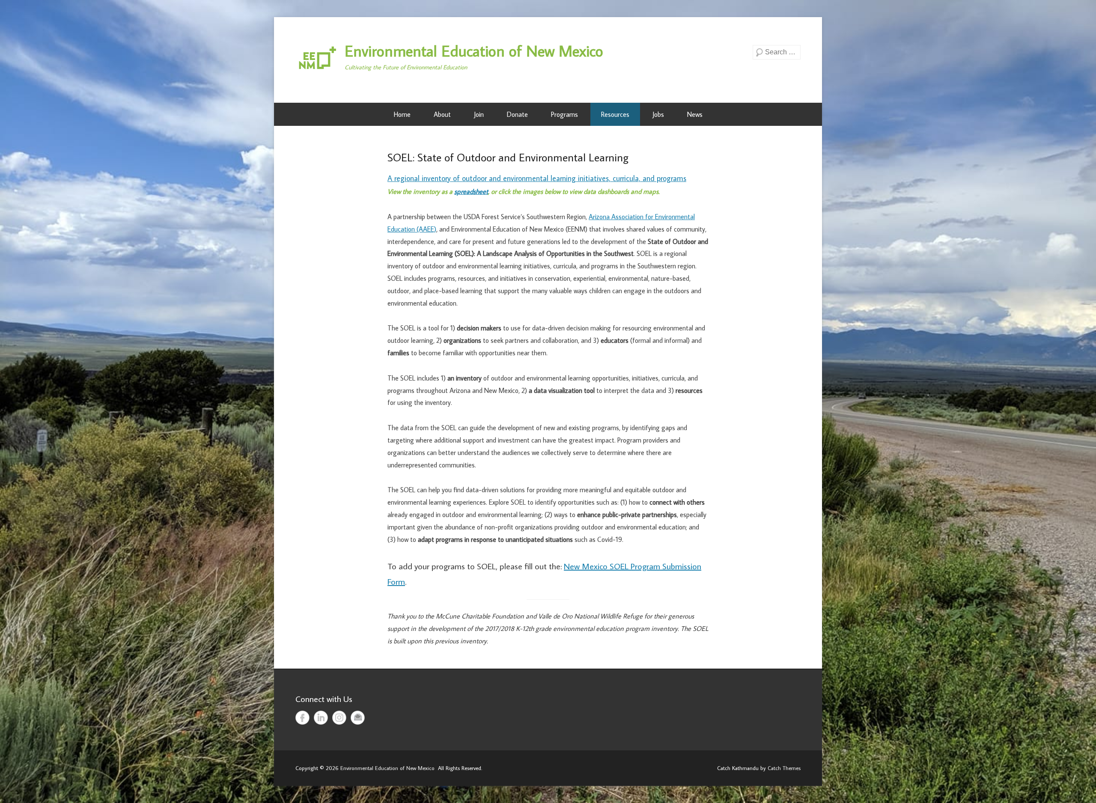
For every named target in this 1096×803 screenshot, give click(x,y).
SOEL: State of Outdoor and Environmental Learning (507, 157)
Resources (615, 114)
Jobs (658, 114)
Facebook (302, 718)
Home (402, 114)
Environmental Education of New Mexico (474, 51)
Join (479, 114)
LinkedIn (321, 718)
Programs (564, 114)
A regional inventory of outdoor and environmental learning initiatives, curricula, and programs (536, 178)
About (442, 114)
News (695, 114)
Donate (517, 114)
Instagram (339, 718)
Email (358, 718)
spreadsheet (471, 191)
